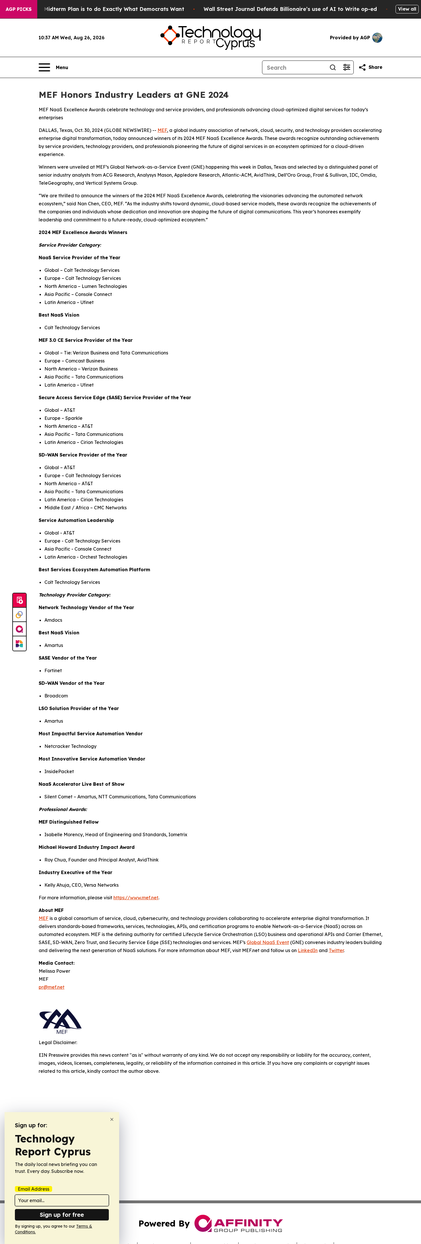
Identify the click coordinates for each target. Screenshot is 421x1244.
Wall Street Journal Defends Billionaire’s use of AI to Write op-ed (290, 9)
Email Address (33, 1189)
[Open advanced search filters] (346, 67)
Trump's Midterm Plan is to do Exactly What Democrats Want (102, 9)
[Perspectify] (19, 615)
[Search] (333, 67)
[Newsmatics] (19, 643)
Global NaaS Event (268, 942)
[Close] (112, 1119)
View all (407, 9)
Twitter (336, 950)
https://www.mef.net (135, 897)
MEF (162, 130)
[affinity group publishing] (19, 629)
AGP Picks (19, 9)
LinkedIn (308, 950)
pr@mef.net (51, 987)
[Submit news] (19, 600)
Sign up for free (62, 1214)
